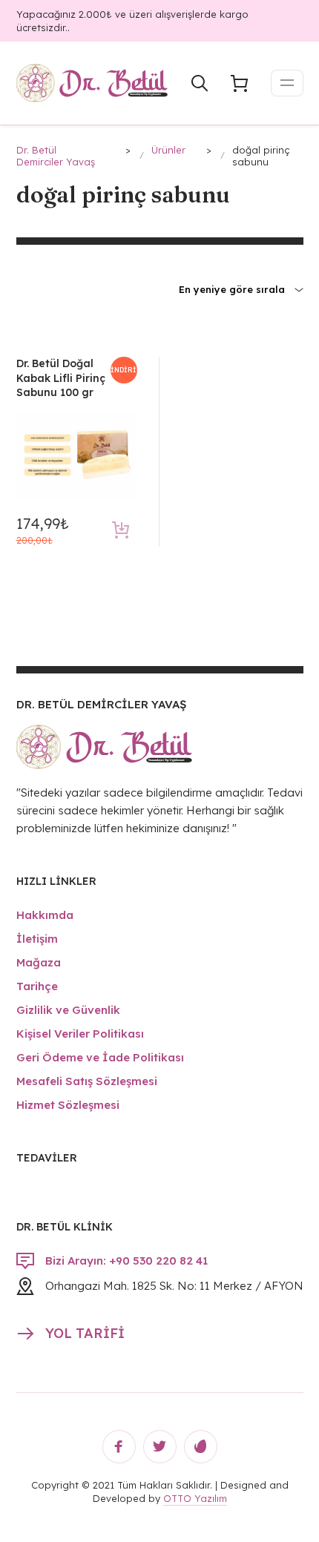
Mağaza (38, 962)
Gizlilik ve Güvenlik (68, 1010)
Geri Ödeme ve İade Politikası (100, 1057)
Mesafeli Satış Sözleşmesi (86, 1081)
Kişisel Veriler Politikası (80, 1034)
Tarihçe (37, 986)
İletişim (37, 939)
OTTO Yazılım (195, 1498)
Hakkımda (44, 915)
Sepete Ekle (120, 530)
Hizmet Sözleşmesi (67, 1105)
